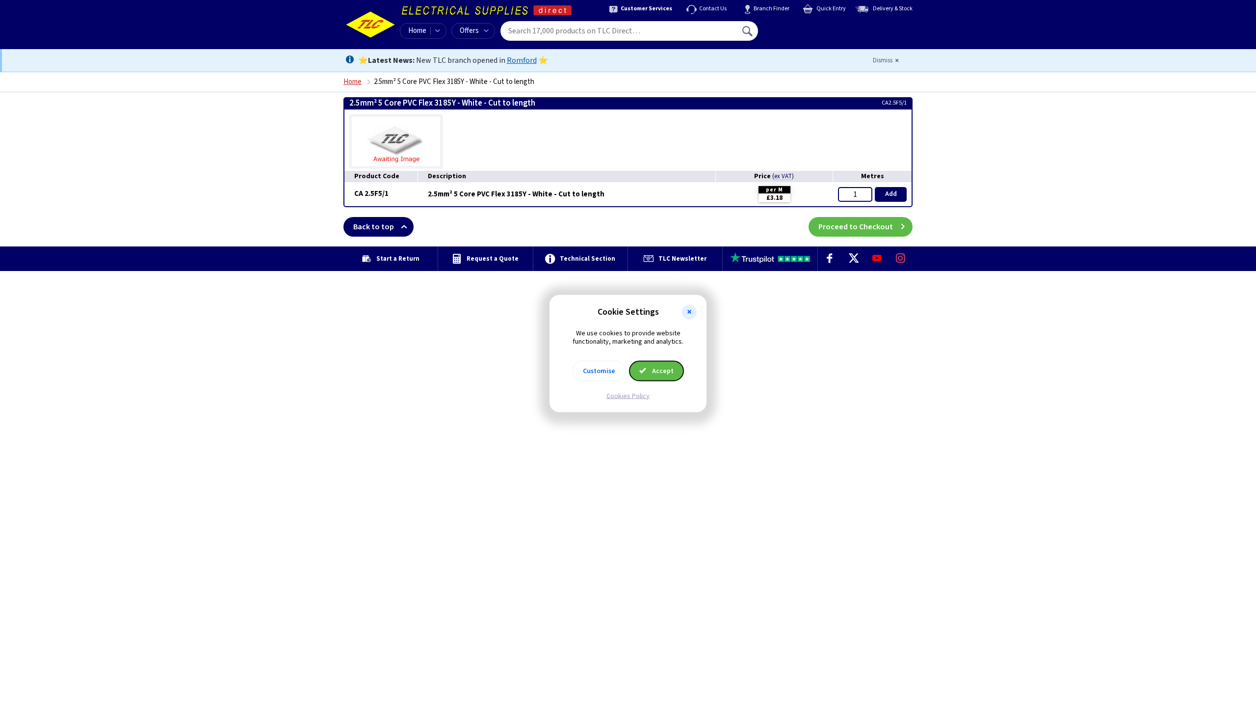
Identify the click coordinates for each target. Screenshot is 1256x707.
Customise (599, 371)
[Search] (748, 31)
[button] (689, 312)
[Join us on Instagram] (901, 258)
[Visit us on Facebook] (829, 258)
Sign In (810, 27)
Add (891, 194)
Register (802, 34)
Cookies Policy (628, 396)
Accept (662, 371)
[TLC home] (370, 24)
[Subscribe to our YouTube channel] (877, 258)
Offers (469, 31)
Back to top (373, 226)
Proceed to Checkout (855, 226)
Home (417, 31)
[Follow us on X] (853, 258)
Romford (522, 60)
